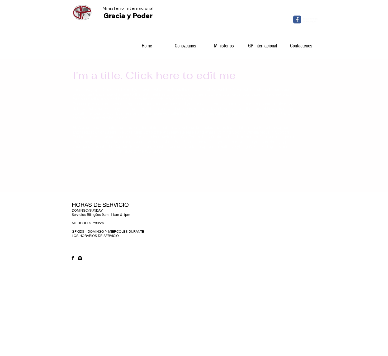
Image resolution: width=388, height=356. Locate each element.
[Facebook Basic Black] (73, 258)
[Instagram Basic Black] (80, 258)
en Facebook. (310, 21)
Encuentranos (310, 18)
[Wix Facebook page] (297, 19)
